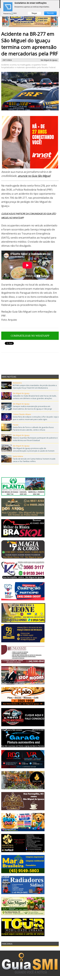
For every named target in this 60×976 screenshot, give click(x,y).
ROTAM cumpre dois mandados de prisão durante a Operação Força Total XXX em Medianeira (35, 386)
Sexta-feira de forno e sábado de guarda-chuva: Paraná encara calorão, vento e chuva (33, 428)
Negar (34, 13)
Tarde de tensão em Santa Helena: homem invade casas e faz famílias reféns (34, 460)
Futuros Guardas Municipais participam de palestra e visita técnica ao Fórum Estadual (35, 439)
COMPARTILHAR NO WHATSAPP (30, 335)
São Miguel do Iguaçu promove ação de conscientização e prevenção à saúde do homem (33, 449)
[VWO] (14, 14)
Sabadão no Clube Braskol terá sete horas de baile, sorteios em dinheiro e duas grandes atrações (35, 397)
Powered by (7, 14)
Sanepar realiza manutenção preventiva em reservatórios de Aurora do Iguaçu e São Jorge (32, 407)
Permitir (50, 13)
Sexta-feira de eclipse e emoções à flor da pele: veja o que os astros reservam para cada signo (36, 418)
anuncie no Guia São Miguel (34, 176)
